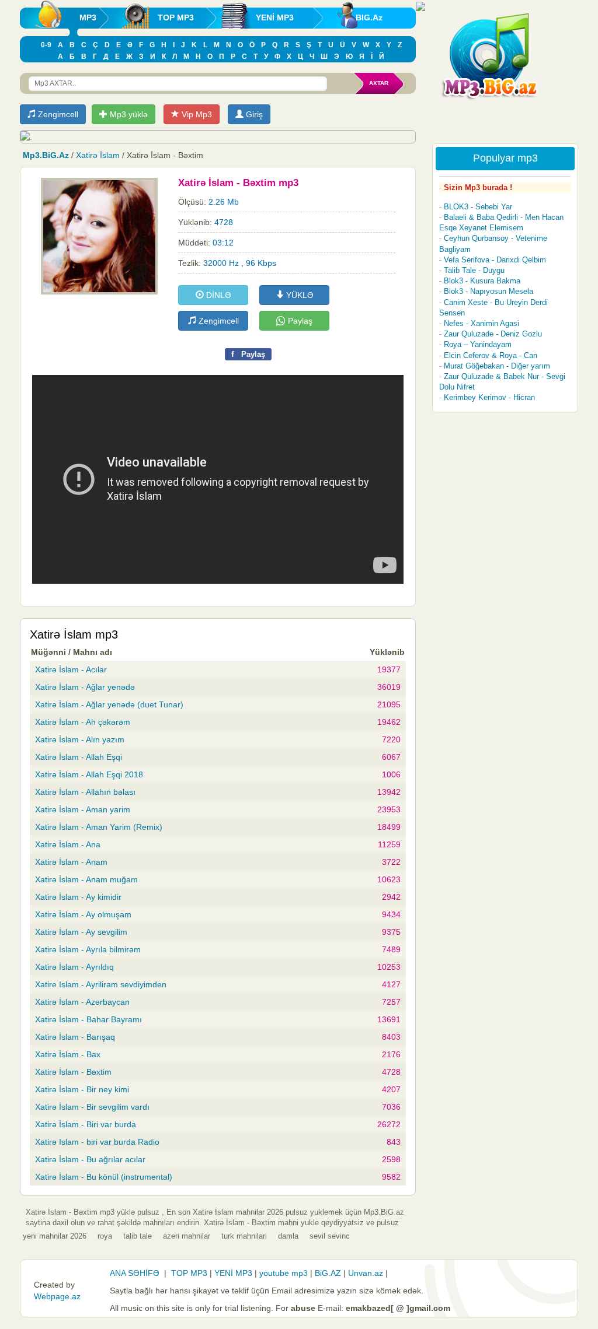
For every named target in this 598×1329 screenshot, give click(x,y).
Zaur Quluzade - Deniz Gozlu (493, 333)
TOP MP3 (176, 17)
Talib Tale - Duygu (474, 270)
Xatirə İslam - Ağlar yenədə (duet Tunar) (109, 704)
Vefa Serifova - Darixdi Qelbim (495, 259)
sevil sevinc (330, 1236)
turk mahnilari (244, 1236)
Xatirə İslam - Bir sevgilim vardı (92, 1106)
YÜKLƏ (299, 295)
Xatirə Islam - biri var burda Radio (97, 1141)
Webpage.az (57, 1296)
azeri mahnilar (186, 1236)
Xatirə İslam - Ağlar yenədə (85, 687)
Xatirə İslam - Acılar (71, 669)
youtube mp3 (283, 1273)
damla (288, 1236)
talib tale (137, 1236)
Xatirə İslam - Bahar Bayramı (88, 1019)
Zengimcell (57, 114)
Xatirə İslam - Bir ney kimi (82, 1089)
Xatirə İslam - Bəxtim (73, 1071)
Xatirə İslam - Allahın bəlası (85, 792)
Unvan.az (365, 1273)
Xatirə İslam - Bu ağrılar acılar (90, 1159)
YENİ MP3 (275, 17)
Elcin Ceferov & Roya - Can (490, 355)
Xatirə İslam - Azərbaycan (82, 1002)
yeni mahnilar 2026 (54, 1236)
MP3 (87, 17)
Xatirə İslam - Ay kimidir (78, 897)
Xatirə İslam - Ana (67, 844)
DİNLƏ (217, 295)
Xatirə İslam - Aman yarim (82, 809)
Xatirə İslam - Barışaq (75, 1037)
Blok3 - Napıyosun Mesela (488, 291)
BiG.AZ (328, 1273)
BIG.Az (369, 17)
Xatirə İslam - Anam (71, 862)
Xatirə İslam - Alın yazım (79, 739)
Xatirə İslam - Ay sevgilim (81, 932)
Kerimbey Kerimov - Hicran (489, 397)
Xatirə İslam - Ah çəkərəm (82, 722)
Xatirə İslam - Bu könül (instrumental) (103, 1176)
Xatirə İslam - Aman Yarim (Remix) (98, 827)
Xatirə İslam (98, 155)
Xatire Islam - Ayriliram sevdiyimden (100, 984)
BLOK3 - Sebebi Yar (478, 206)
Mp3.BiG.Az (46, 155)
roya (105, 1236)
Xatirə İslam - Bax (67, 1054)
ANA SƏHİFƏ (134, 1273)
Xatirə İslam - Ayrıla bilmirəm (88, 949)
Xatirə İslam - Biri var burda (85, 1124)
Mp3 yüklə (127, 114)
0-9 (46, 45)
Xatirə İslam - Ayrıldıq (74, 967)
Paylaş (299, 320)
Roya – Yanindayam (478, 344)
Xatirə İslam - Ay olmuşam (83, 914)
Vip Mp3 (195, 114)
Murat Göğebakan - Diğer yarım (497, 366)
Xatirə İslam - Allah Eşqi (78, 757)
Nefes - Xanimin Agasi (481, 323)
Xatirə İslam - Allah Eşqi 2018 (89, 774)
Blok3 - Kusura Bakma (482, 280)
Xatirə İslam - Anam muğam (86, 879)
